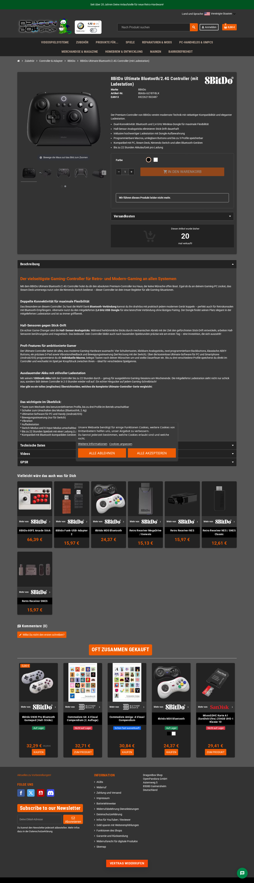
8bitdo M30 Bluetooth (108, 530)
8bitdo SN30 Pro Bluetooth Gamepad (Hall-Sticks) (38, 718)
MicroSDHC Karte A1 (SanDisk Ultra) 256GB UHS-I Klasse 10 (215, 718)
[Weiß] (174, 733)
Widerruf (101, 787)
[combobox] (157, 27)
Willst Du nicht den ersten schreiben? (42, 634)
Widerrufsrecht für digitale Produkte (117, 841)
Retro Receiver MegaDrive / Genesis (145, 532)
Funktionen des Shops (109, 830)
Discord (50, 793)
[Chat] (242, 873)
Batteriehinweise (106, 803)
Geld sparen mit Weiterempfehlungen (118, 825)
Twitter (31, 793)
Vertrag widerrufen (127, 863)
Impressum (103, 798)
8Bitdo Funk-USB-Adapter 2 (72, 532)
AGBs (100, 782)
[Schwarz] (169, 733)
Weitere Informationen (92, 444)
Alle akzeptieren (152, 453)
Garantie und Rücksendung (112, 836)
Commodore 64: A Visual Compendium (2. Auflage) (82, 718)
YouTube (40, 793)
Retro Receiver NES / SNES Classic (219, 532)
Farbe (119, 160)
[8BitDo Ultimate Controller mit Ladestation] (29, 173)
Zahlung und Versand (109, 792)
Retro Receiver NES (182, 530)
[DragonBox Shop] (44, 27)
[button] (220, 14)
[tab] (172, 216)
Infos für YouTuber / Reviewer (114, 819)
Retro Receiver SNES (35, 601)
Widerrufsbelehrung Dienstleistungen (118, 809)
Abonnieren (73, 821)
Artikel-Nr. (117, 93)
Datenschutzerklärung (109, 814)
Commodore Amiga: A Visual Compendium (127, 718)
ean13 (115, 97)
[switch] (93, 30)
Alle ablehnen (102, 453)
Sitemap (101, 846)
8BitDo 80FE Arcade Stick (34, 530)
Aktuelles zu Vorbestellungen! (34, 775)
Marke (114, 89)
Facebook (21, 793)
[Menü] (99, 22)
